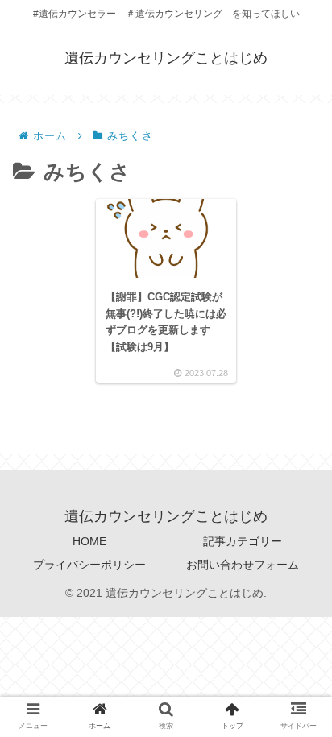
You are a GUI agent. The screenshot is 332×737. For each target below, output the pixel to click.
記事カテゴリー (242, 541)
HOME (89, 541)
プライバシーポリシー (89, 564)
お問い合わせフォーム (242, 564)
